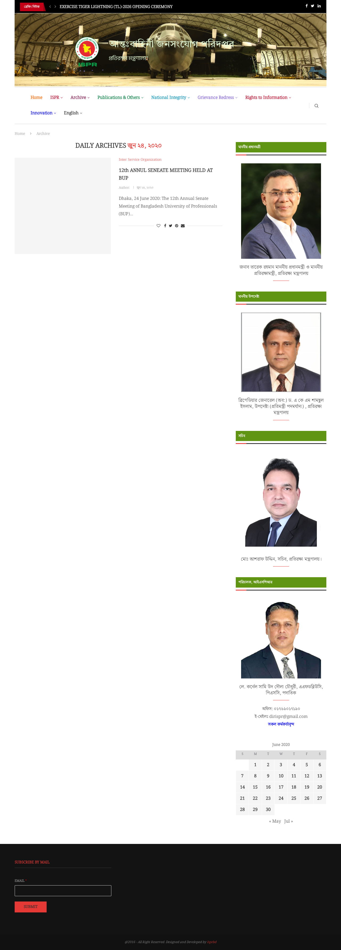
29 (255, 809)
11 (293, 776)
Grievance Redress (216, 97)
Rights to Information (266, 97)
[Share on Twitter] (170, 226)
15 (255, 787)
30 (268, 809)
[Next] (55, 7)
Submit (31, 907)
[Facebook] (306, 7)
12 (307, 776)
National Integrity (168, 97)
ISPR (54, 97)
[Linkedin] (319, 7)
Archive (78, 97)
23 (268, 798)
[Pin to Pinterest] (176, 226)
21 (242, 798)
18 (293, 787)
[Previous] (50, 7)
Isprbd (211, 942)
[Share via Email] (183, 226)
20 (319, 787)
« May (275, 821)
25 (293, 798)
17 (281, 787)
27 (319, 798)
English (71, 113)
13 (319, 776)
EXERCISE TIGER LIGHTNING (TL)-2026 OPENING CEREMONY (116, 7)
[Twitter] (313, 7)
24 (281, 798)
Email (21, 881)
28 (242, 809)
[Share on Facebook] (165, 226)
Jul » (288, 821)
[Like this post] (158, 226)
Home (36, 97)
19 (307, 787)
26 (307, 798)
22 (255, 798)
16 (268, 787)
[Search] (316, 105)
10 (281, 776)
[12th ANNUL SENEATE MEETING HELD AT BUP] (63, 206)
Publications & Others (119, 97)
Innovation (41, 113)
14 (242, 787)
